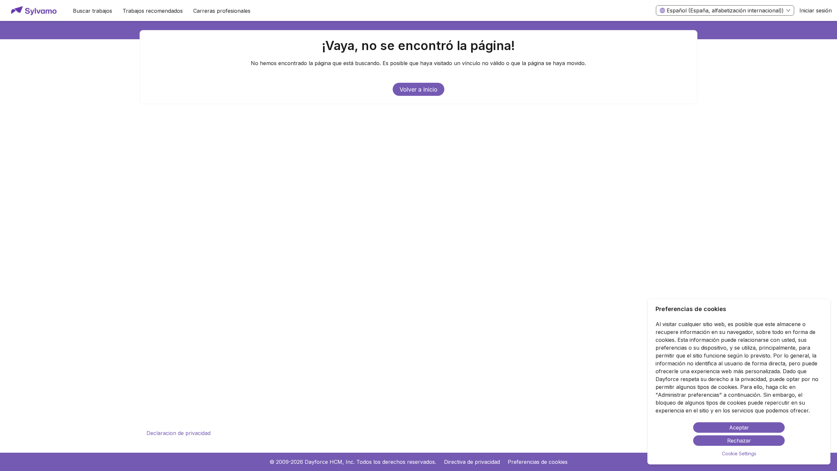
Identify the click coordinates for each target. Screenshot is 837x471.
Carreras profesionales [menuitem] (221, 11)
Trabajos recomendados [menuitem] (153, 11)
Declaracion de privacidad (178, 433)
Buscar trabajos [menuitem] (92, 11)
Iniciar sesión (815, 10)
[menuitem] (33, 10)
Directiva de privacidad (472, 462)
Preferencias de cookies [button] (538, 462)
